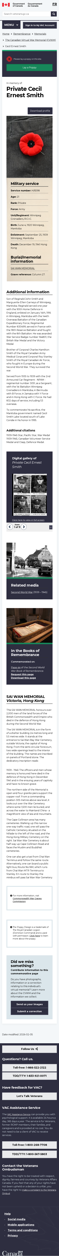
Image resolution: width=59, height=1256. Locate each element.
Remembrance (22, 33)
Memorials (40, 33)
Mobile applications (21, 1224)
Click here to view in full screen (28, 520)
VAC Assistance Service (19, 1114)
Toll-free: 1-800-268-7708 (29, 1145)
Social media (16, 1219)
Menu (9, 25)
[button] (9, 526)
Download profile (40, 110)
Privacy (13, 1235)
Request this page (22, 674)
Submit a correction (29, 1011)
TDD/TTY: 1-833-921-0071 (30, 1075)
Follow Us (34, 1050)
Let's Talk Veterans (29, 1096)
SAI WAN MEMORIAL (23, 268)
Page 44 (15, 667)
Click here (35, 935)
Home (5, 33)
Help (7, 1213)
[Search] (54, 14)
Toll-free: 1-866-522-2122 (29, 1067)
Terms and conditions (23, 1230)
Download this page (23, 678)
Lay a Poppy (30, 67)
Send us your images (29, 1004)
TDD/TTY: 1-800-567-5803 (29, 1154)
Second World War (22, 592)
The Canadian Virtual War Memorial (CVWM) (30, 40)
